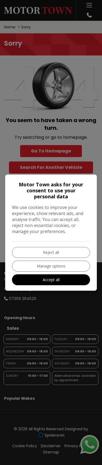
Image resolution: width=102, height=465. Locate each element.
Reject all (51, 252)
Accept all (51, 279)
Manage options (51, 266)
